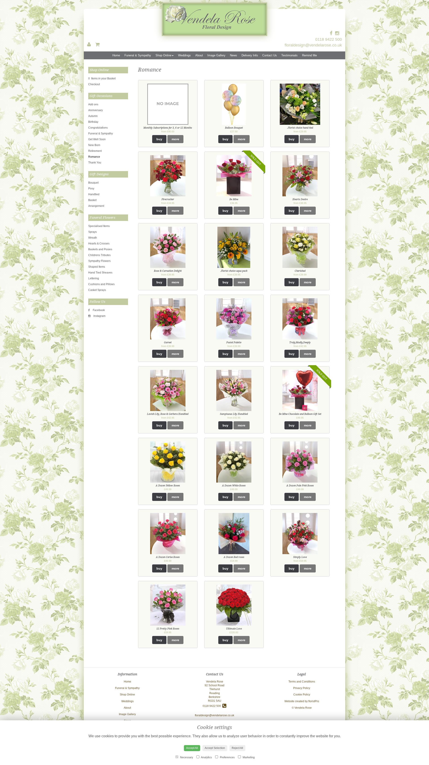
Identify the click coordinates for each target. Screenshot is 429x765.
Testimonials (289, 55)
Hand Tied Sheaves (100, 272)
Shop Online (163, 55)
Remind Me (309, 55)
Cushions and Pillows (101, 284)
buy (159, 139)
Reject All (237, 748)
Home (116, 55)
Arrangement (96, 206)
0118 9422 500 (328, 39)
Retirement (95, 151)
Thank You (94, 162)
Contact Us (269, 55)
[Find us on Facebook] (332, 33)
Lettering (93, 278)
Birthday (93, 121)
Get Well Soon (97, 139)
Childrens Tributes (99, 255)
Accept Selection (215, 748)
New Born (94, 145)
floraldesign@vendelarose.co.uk (313, 45)
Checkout (94, 84)
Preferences (227, 757)
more (175, 139)
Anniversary (95, 110)
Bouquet (93, 182)
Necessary (186, 757)
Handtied (93, 194)
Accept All (192, 748)
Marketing (248, 757)
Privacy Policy (301, 688)
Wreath (92, 237)
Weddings (184, 55)
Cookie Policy (301, 694)
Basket (92, 200)
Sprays (92, 231)
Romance (94, 156)
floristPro (313, 701)
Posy (91, 188)
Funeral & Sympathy (137, 55)
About (199, 55)
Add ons (93, 104)
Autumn (93, 116)
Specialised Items (99, 226)
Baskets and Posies (100, 249)
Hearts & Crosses (98, 243)
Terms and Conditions (301, 681)
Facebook (98, 310)
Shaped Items (96, 266)
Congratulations (98, 127)
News (233, 55)
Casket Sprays (97, 290)
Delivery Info (250, 55)
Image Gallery (216, 55)
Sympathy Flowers (99, 261)
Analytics (206, 757)
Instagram (99, 316)
